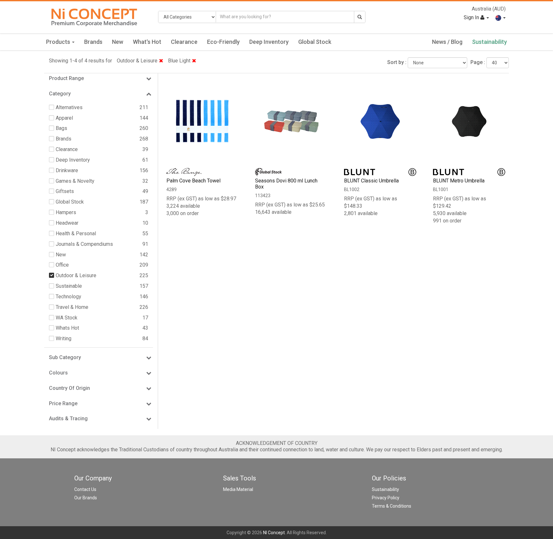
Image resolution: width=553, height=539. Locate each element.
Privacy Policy (385, 497)
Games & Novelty (75, 181)
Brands (93, 41)
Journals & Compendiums (84, 244)
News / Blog (447, 41)
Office (62, 265)
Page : (477, 62)
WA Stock (66, 318)
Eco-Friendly (223, 41)
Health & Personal (76, 233)
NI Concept (274, 532)
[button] (500, 17)
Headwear (67, 223)
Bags (61, 128)
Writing (63, 338)
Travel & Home (72, 307)
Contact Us (85, 489)
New (117, 41)
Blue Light (179, 61)
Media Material (238, 489)
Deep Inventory (269, 41)
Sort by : (396, 62)
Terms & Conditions (391, 506)
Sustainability (489, 41)
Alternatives (69, 107)
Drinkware (67, 170)
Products (58, 41)
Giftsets (65, 191)
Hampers (66, 212)
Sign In (472, 17)
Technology (68, 297)
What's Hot (147, 41)
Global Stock (314, 41)
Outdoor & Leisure (137, 61)
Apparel (64, 118)
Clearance (184, 41)
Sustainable (69, 286)
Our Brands (85, 497)
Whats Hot (67, 328)
